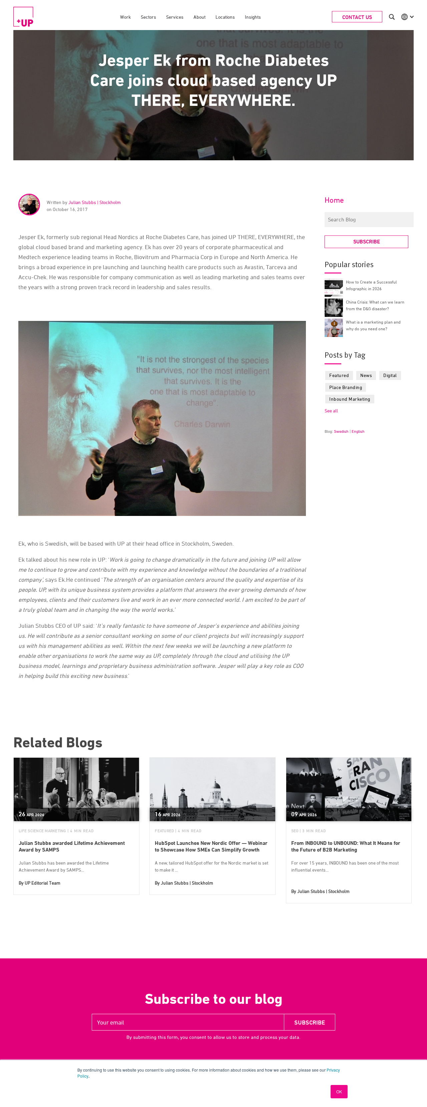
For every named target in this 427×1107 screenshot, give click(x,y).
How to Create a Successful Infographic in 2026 (371, 285)
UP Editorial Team (42, 883)
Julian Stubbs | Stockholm (94, 202)
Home (334, 200)
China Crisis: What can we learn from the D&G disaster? (375, 305)
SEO (295, 830)
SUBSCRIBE (366, 241)
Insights (253, 17)
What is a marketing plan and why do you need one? (373, 325)
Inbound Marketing (349, 399)
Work (125, 17)
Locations (225, 17)
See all (331, 410)
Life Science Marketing (42, 830)
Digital (390, 375)
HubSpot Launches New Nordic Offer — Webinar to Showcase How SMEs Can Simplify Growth (211, 846)
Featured (339, 375)
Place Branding (345, 387)
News (366, 375)
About (199, 17)
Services (174, 17)
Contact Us (357, 17)
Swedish (341, 431)
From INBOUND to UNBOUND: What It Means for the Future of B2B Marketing (345, 846)
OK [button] (339, 1091)
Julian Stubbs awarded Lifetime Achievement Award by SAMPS (72, 846)
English (358, 431)
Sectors (148, 17)
